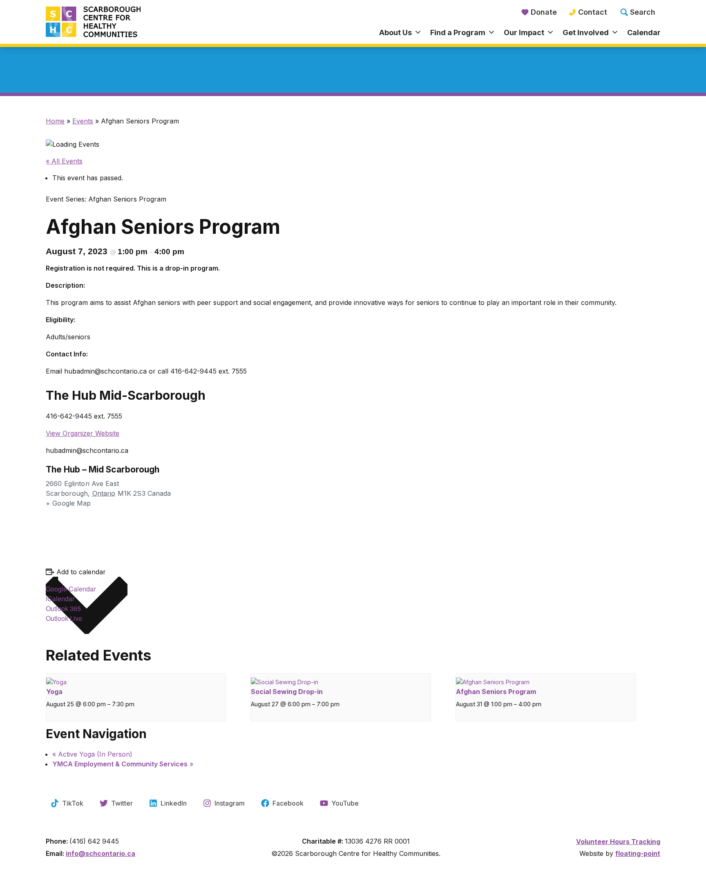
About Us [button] (395, 32)
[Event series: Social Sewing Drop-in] (338, 710)
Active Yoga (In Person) (92, 754)
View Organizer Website (82, 433)
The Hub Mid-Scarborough (126, 395)
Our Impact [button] (524, 32)
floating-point (637, 853)
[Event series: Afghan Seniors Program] (543, 710)
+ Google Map (68, 503)
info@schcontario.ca (100, 853)
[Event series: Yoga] (133, 710)
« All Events (64, 161)
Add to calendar (81, 572)
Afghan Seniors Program (496, 691)
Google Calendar (71, 588)
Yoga (54, 691)
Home (55, 121)
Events (82, 121)
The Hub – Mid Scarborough (102, 469)
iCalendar (60, 598)
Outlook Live (64, 618)
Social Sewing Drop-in (287, 691)
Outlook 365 (63, 608)
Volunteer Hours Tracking (618, 841)
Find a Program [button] (457, 32)
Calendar (644, 32)
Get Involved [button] (586, 32)
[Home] (122, 22)
